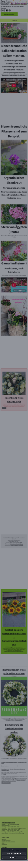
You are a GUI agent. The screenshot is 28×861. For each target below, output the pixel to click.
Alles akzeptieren (14, 857)
